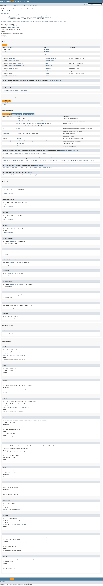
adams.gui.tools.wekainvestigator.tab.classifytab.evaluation (21, 8)
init (17, 133)
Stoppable (44, 21)
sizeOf (50, 167)
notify (29, 174)
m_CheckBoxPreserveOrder (50, 58)
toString (92, 160)
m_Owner (5, 82)
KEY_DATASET (47, 49)
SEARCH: (86, 4)
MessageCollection (41, 123)
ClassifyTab (41, 16)
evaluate (5, 153)
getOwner (21, 160)
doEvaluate (19, 125)
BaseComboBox (12, 60)
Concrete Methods (28, 114)
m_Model (46, 63)
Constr (14, 5)
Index (28, 1)
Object (30, 123)
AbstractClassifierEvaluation (14, 25)
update (17, 145)
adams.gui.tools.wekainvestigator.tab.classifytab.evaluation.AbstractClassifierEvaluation (29, 17)
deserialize (19, 123)
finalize (13, 174)
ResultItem (46, 16)
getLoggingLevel (22, 167)
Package (8, 1)
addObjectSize (6, 160)
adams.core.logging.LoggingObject (12, 14)
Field (10, 5)
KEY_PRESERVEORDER (48, 54)
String (8, 49)
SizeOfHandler (25, 21)
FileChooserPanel (13, 68)
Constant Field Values (8, 193)
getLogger (14, 167)
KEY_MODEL (46, 51)
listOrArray (73, 160)
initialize (56, 160)
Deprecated (23, 1)
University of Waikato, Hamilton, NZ (16, 584)
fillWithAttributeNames (14, 153)
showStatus (85, 160)
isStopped (18, 138)
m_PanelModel (47, 68)
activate (18, 118)
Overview (2, 1)
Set (22, 140)
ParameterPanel (12, 70)
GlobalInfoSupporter (6, 21)
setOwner (79, 160)
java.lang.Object (5, 13)
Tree (18, 1)
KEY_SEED (46, 56)
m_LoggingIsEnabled (13, 90)
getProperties (33, 160)
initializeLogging (32, 167)
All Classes (3, 3)
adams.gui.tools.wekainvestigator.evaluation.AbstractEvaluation (21, 16)
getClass (19, 174)
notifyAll (34, 174)
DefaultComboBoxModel (14, 65)
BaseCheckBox (12, 58)
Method (18, 5)
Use (15, 1)
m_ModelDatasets (48, 65)
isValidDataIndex (64, 160)
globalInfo (19, 131)
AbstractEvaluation (55, 80)
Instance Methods (17, 114)
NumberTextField (13, 75)
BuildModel (5, 104)
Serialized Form (5, 36)
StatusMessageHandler (35, 21)
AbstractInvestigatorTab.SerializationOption (36, 140)
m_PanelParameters (48, 70)
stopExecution (19, 143)
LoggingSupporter (17, 21)
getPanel (27, 160)
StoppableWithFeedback (53, 21)
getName (18, 128)
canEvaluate (19, 120)
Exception (44, 420)
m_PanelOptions (12, 82)
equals (8, 174)
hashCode (24, 174)
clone (4, 174)
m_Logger (5, 90)
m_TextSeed (46, 75)
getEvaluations (26, 153)
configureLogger (7, 167)
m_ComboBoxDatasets (49, 60)
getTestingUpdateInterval (45, 160)
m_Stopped (46, 73)
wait (40, 174)
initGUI (18, 136)
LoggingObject (37, 87)
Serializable (63, 21)
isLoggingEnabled (43, 167)
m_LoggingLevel (23, 90)
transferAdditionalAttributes (38, 153)
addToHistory (14, 160)
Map (23, 123)
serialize (18, 140)
